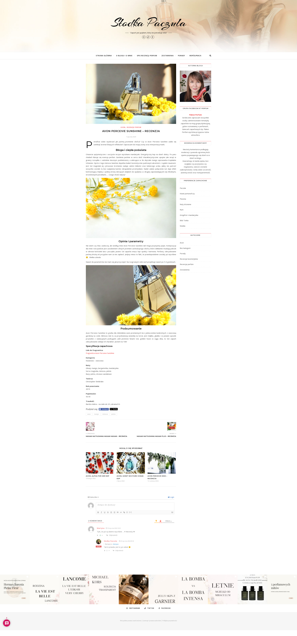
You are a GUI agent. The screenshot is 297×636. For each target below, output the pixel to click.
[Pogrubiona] (98, 512)
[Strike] (108, 512)
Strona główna (104, 55)
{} (127, 512)
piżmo (113, 414)
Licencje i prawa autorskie (152, 621)
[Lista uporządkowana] (111, 512)
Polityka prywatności (170, 621)
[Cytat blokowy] (117, 512)
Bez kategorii (185, 248)
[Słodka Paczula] (148, 26)
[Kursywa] (101, 512)
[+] (130, 512)
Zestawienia (167, 55)
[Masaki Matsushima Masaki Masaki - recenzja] (90, 426)
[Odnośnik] (124, 512)
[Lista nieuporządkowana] (114, 512)
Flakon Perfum (195, 115)
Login (171, 497)
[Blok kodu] (121, 512)
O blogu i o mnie (124, 55)
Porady (181, 55)
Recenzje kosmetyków (189, 259)
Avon (123, 127)
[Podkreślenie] (104, 512)
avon (89, 414)
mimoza (105, 414)
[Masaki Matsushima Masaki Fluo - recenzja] (171, 426)
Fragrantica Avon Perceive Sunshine (100, 353)
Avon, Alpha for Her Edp (97, 476)
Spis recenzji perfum (147, 55)
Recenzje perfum (134, 127)
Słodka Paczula (110, 541)
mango (96, 414)
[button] (15, 589)
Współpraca (195, 55)
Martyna (115, 544)
